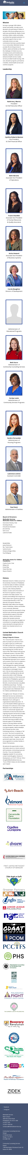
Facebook (6, 1107)
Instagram (6, 1109)
